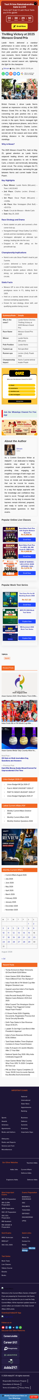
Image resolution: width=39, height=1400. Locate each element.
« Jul (3, 959)
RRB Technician (7, 1237)
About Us (25, 1237)
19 (14, 937)
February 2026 (11, 898)
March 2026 (10, 894)
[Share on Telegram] (7, 73)
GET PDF (33, 1397)
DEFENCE (25, 1213)
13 (19, 933)
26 (14, 942)
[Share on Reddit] (10, 73)
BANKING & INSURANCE (26, 1198)
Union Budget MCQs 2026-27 (18, 784)
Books (4, 1275)
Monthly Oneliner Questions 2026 (20, 821)
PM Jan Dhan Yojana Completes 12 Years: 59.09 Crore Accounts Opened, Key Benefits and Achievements (20, 1072)
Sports (7, 658)
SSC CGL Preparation (6, 1217)
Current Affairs (26, 1169)
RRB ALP (5, 1241)
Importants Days (27, 1132)
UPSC (24, 1221)
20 (19, 937)
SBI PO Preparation (9, 1199)
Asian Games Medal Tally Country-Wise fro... (19, 750)
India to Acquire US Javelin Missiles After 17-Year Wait (19, 1049)
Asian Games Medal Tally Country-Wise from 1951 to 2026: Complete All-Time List (19, 1063)
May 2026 (9, 887)
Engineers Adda (12, 1180)
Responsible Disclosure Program (15, 1381)
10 (3, 933)
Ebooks (4, 1272)
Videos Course (7, 1268)
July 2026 (9, 879)
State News (25, 1104)
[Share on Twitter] (18, 73)
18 (9, 937)
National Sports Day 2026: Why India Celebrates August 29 (20, 1055)
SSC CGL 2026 (7, 1245)
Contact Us (26, 1241)
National (24, 1096)
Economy (24, 1128)
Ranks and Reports (9, 1142)
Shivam (6, 68)
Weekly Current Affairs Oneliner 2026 (19, 812)
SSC (23, 1203)
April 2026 (9, 890)
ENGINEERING (27, 1217)
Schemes (5, 1125)
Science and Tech (8, 1146)
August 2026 (16, 875)
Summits (24, 1125)
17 (3, 937)
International (25, 1100)
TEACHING (26, 1210)
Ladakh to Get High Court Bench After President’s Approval (20, 1030)
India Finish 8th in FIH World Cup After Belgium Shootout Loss (20, 984)
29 (29, 942)
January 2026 (11, 902)
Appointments (26, 1107)
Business (24, 1117)
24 (4, 942)
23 (34, 937)
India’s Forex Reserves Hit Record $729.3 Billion (19, 1036)
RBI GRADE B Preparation (7, 1226)
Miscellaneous (7, 1149)
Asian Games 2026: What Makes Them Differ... (19, 696)
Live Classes (6, 1264)
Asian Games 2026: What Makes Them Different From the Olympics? (19, 977)
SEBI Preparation (8, 1208)
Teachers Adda (32, 1163)
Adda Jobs (14, 1169)
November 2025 (12, 910)
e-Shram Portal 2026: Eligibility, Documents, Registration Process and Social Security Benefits (20, 1015)
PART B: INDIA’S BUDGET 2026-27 (21, 792)
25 (9, 942)
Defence (24, 1121)
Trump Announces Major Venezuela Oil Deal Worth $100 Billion (19, 971)
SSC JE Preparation (9, 1212)
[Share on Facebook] (14, 73)
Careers (28, 1249)
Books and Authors (8, 1132)
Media (24, 1245)
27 (19, 942)
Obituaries (5, 1139)
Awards (4, 1121)
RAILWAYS (26, 1206)
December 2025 (12, 906)
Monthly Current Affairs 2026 (18, 817)
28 (24, 942)
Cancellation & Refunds (11, 1384)
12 (14, 933)
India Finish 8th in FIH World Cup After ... (17, 723)
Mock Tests (6, 1261)
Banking (24, 1111)
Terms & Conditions (10, 1388)
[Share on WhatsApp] (3, 73)
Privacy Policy (24, 1388)
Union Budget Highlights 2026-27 (20, 796)
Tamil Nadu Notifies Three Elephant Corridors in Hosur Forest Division (19, 1043)
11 (8, 933)
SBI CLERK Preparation (6, 1204)
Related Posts (8, 668)
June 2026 (10, 883)
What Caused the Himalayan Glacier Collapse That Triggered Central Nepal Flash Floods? (20, 1007)
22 (29, 937)
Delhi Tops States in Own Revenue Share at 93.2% (19, 1023)
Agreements (6, 1128)
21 (24, 937)
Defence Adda (26, 1173)
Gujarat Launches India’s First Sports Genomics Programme (20, 990)
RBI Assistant (6, 1221)
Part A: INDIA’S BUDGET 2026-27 (20, 788)
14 (24, 933)
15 (29, 933)
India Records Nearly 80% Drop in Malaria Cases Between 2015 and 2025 (19, 998)
